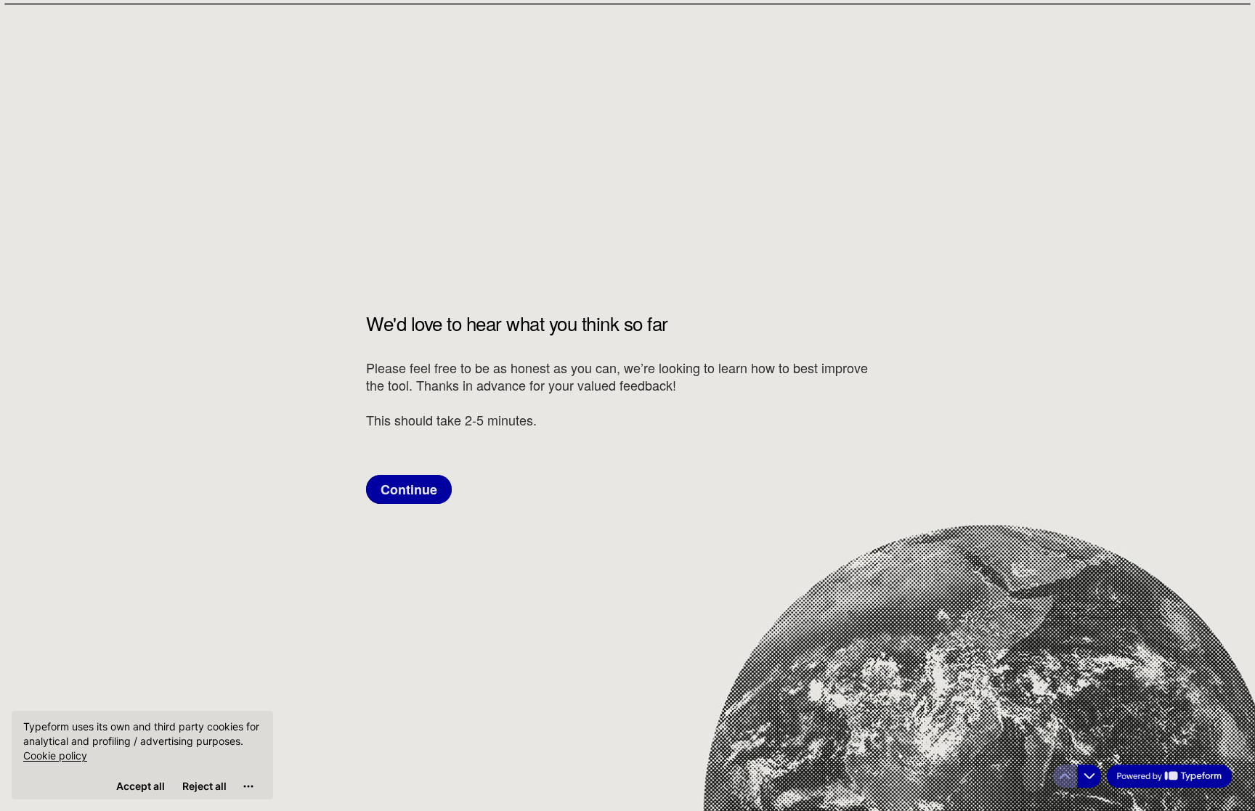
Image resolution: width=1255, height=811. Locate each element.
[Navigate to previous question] (1064, 776)
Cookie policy (55, 755)
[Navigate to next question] (1089, 776)
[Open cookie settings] (248, 786)
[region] (142, 755)
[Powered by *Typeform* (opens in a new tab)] (1169, 776)
